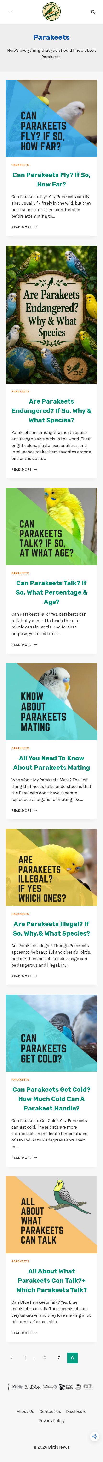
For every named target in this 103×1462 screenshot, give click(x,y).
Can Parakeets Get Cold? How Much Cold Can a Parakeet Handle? (51, 1099)
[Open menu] (10, 12)
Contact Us (50, 1411)
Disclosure (76, 1411)
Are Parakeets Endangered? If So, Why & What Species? (52, 411)
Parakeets (20, 165)
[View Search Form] (93, 12)
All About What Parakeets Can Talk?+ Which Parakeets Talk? (51, 1281)
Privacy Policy (51, 1420)
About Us (25, 1411)
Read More (24, 227)
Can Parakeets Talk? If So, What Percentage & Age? (51, 592)
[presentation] (51, 118)
